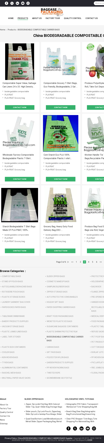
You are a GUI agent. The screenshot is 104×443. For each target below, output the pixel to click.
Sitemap (4, 424)
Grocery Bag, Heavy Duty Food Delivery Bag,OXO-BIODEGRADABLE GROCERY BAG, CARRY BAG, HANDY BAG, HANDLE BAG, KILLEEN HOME (60, 228)
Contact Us (91, 18)
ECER (90, 440)
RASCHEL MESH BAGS (11, 373)
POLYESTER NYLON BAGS (58, 357)
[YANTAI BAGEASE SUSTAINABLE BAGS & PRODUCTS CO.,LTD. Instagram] (28, 3)
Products (23, 18)
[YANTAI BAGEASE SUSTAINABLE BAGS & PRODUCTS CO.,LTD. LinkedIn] (17, 3)
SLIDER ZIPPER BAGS (56, 276)
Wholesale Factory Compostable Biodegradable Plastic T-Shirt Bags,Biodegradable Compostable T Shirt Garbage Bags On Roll (19, 157)
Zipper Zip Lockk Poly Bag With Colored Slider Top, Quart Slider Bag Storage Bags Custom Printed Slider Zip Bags (44, 406)
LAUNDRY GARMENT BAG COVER (16, 302)
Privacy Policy (11, 438)
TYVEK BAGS (7, 362)
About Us (37, 18)
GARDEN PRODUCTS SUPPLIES (60, 362)
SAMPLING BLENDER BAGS (58, 287)
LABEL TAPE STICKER (11, 337)
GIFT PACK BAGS (54, 352)
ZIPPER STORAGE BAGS (57, 292)
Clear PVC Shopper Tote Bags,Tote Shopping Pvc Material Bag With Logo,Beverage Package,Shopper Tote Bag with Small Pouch (83, 420)
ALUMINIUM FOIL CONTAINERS (15, 368)
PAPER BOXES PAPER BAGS (14, 307)
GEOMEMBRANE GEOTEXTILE (59, 378)
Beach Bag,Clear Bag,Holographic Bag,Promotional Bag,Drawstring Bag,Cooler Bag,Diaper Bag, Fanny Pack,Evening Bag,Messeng (81, 413)
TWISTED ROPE (53, 373)
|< (68, 262)
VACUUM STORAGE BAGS (13, 326)
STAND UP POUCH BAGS (12, 281)
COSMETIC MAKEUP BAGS (58, 281)
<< (72, 262)
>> (101, 262)
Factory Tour (53, 18)
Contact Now (19, 107)
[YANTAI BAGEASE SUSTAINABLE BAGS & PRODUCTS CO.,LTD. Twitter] (12, 3)
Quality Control (72, 18)
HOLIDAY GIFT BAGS (55, 302)
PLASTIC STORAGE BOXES (13, 297)
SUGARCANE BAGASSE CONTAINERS (62, 326)
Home (11, 18)
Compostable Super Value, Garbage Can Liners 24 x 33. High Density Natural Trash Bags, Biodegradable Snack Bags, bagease (19, 85)
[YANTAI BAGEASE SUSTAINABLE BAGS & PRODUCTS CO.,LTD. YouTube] (22, 3)
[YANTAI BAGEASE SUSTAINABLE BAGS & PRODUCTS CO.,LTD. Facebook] (6, 3)
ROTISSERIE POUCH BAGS (13, 292)
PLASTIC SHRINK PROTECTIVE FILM (62, 332)
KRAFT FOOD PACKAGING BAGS (60, 316)
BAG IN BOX (96, 287)
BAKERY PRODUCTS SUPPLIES (15, 321)
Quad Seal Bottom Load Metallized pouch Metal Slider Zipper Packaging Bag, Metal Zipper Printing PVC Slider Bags (44, 420)
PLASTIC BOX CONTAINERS (14, 347)
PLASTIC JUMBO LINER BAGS (14, 332)
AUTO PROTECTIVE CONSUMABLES (62, 297)
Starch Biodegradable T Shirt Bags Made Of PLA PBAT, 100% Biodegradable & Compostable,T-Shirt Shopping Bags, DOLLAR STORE (19, 228)
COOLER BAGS (8, 352)
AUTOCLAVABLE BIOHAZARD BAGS (17, 287)
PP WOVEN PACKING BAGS (58, 368)
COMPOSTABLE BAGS (11, 276)
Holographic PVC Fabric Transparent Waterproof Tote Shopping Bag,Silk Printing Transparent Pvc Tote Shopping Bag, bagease (84, 406)
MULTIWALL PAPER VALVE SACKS (16, 378)
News (2, 420)
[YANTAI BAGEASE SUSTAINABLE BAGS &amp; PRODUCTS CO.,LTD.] (52, 12)
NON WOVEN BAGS (10, 357)
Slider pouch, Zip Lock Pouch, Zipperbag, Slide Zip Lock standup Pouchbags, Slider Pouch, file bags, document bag (44, 413)
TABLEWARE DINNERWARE (13, 316)
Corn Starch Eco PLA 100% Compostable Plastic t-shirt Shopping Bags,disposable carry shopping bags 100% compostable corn (60, 157)
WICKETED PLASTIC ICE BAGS (59, 321)
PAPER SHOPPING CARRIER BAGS (61, 307)
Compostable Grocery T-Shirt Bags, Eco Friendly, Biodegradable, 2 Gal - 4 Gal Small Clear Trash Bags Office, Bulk (60, 85)
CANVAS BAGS (53, 347)
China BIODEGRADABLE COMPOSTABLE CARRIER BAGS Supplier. (45, 438)
